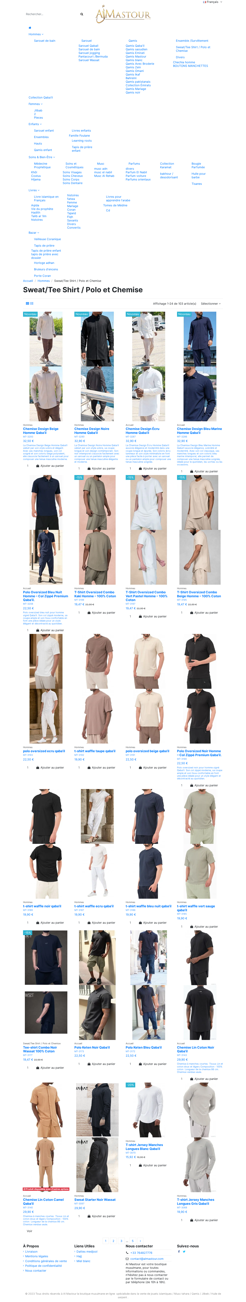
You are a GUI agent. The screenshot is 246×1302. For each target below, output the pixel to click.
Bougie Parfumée (198, 165)
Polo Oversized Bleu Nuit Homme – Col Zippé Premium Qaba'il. (45, 596)
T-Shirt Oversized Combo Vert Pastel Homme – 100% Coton (146, 596)
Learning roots (82, 140)
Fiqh (70, 217)
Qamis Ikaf (133, 74)
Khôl (34, 172)
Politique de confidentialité (43, 1265)
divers (130, 168)
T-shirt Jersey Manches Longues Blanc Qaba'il (144, 1147)
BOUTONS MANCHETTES (190, 66)
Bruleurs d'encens (46, 269)
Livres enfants (81, 130)
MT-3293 (28, 436)
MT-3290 (79, 436)
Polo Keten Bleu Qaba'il (144, 1047)
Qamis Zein (133, 67)
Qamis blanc (134, 60)
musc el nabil (103, 172)
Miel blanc (83, 1261)
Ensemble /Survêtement (192, 40)
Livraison (31, 1251)
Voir (29, 1231)
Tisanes (197, 183)
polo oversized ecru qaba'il (44, 751)
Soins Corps (71, 179)
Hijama (36, 179)
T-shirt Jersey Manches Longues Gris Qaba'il (195, 1201)
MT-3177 (27, 1055)
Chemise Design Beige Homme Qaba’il (41, 431)
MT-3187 (79, 910)
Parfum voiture (136, 176)
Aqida (35, 205)
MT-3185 (182, 914)
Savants (72, 220)
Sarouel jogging (89, 53)
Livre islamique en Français (46, 198)
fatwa (71, 199)
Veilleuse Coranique (47, 239)
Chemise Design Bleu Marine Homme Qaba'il (199, 431)
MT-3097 (79, 1203)
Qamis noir (133, 92)
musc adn (100, 168)
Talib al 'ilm (38, 216)
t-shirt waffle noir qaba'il (42, 906)
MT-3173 (79, 1051)
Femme (72, 202)
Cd (108, 210)
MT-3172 (130, 1051)
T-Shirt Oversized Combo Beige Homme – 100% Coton (199, 594)
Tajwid (71, 213)
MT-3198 (79, 600)
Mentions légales (36, 1256)
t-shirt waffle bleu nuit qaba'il (148, 906)
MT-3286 (182, 436)
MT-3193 (28, 755)
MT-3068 (182, 1207)
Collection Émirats (138, 85)
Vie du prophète (42, 209)
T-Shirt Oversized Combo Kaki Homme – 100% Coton (95, 594)
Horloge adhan (44, 263)
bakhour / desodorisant (169, 175)
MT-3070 (131, 1152)
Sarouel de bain (44, 40)
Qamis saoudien (136, 49)
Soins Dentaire (72, 183)
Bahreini (131, 78)
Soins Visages (72, 172)
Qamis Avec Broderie (140, 63)
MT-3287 (131, 436)
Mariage (72, 206)
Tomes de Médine (115, 205)
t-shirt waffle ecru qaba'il (94, 906)
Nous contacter (35, 1270)
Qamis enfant (43, 150)
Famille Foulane (79, 135)
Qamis (133, 40)
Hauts (38, 143)
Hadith (35, 212)
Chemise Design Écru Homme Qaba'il (142, 431)
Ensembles (41, 137)
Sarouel (86, 40)
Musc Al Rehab (104, 176)
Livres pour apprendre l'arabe (118, 198)
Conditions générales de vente (46, 1261)
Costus (36, 176)
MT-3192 (79, 755)
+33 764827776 (141, 1253)
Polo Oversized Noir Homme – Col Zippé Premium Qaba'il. (199, 753)
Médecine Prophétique (42, 165)
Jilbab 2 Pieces (38, 114)
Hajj (79, 1256)
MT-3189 (28, 910)
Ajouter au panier (52, 465)
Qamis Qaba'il (135, 45)
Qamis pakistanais (138, 81)
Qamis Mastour (136, 56)
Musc (100, 163)
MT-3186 (130, 910)
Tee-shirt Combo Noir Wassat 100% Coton (40, 1049)
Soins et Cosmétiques (74, 165)
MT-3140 (28, 1207)
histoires (37, 219)
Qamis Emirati (135, 53)
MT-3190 (182, 759)
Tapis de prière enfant (82, 148)
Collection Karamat (167, 165)
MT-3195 (182, 600)
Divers (180, 57)
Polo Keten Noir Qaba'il (92, 1047)
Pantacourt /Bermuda (93, 56)
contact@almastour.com (147, 1258)
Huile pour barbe (199, 175)
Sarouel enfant (44, 130)
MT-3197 (130, 603)
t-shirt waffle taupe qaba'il (94, 751)
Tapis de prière (44, 245)
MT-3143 (182, 1055)
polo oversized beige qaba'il (147, 751)
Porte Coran (42, 276)
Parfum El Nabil (136, 172)
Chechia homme (184, 62)
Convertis (73, 227)
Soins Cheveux (73, 176)
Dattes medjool (87, 1251)
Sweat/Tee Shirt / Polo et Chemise (193, 48)
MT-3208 (28, 603)
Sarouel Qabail (88, 45)
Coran (71, 209)
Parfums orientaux (138, 179)
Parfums (134, 163)
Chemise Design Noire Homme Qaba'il (91, 431)
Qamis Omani (135, 71)
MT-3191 (130, 755)
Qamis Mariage (136, 89)
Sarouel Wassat (89, 60)
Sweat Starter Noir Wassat (95, 1200)
